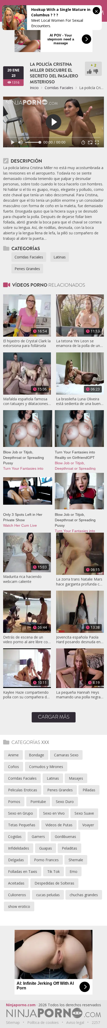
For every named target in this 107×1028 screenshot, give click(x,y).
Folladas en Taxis (22, 871)
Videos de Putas (58, 824)
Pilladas (89, 789)
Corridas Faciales (59, 87)
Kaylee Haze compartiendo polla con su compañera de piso (26, 694)
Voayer (88, 824)
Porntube (38, 801)
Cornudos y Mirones (46, 766)
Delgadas (16, 859)
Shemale (76, 859)
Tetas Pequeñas (21, 824)
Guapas (45, 848)
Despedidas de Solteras (54, 883)
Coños (13, 766)
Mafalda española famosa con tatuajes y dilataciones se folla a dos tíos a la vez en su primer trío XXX (25, 401)
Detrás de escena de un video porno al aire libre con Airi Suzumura (26, 639)
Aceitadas (16, 883)
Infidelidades (18, 848)
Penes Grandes (27, 268)
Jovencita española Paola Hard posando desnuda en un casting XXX (78, 639)
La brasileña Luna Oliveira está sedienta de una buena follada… (79, 401)
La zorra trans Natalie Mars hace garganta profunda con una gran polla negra (80, 581)
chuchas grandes (84, 894)
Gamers (38, 836)
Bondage (36, 754)
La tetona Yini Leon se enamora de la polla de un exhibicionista (78, 343)
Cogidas (15, 836)
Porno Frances (46, 859)
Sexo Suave (84, 813)
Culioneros (17, 894)
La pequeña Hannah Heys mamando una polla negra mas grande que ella (78, 694)
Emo (73, 871)
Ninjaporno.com (21, 1004)
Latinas (60, 257)
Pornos (14, 801)
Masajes (76, 778)
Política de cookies (43, 1022)
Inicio (34, 87)
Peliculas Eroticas (22, 789)
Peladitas (69, 848)
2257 (96, 1022)
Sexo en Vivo (54, 813)
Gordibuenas (65, 836)
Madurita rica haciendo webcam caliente (22, 579)
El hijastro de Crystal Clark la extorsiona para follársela (27, 343)
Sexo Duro (65, 801)
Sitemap (13, 1022)
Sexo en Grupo (20, 813)
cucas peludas (48, 894)
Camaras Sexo (66, 754)
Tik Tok (53, 871)
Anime (13, 754)
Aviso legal (75, 1022)
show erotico (19, 906)
